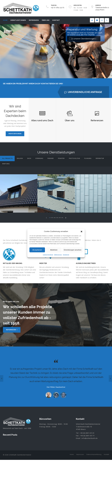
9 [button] (62, 217)
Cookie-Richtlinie (48, 254)
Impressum (80, 454)
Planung (87, 158)
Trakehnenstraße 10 (84, 427)
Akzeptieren (37, 250)
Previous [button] (46, 217)
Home (5, 20)
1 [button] (49, 217)
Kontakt (56, 20)
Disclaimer (66, 254)
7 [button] (59, 217)
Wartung (6, 164)
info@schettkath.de (89, 438)
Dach (29, 158)
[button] (81, 231)
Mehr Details (18, 197)
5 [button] (56, 217)
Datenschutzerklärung (93, 454)
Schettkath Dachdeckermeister (88, 424)
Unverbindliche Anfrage (85, 92)
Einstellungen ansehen (72, 250)
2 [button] (51, 217)
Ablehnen (53, 250)
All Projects (7, 158)
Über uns (45, 20)
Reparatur (100, 158)
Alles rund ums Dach (42, 120)
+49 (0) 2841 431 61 (57, 7)
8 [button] (61, 217)
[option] (18, 193)
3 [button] (53, 217)
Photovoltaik (74, 158)
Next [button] (65, 217)
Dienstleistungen (18, 20)
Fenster (61, 158)
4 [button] (54, 217)
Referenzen (34, 20)
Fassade (50, 158)
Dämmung (39, 158)
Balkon (20, 158)
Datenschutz (58, 254)
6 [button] (58, 217)
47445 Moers (81, 429)
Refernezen (11, 330)
